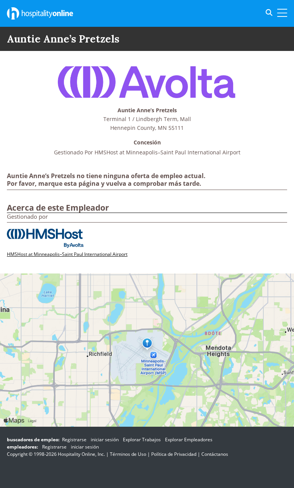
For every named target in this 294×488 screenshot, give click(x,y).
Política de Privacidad (173, 454)
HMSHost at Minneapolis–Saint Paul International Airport (167, 152)
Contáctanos (214, 454)
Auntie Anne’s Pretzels (147, 110)
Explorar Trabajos (142, 439)
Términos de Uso (128, 454)
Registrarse (74, 439)
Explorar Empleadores (188, 439)
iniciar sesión (105, 439)
